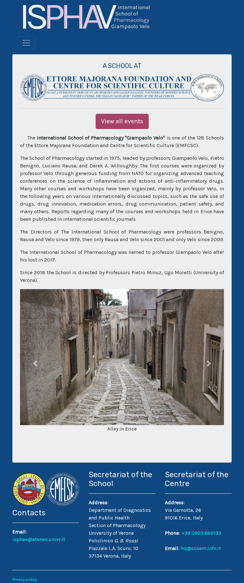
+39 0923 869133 (201, 533)
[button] (35, 363)
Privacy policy (24, 579)
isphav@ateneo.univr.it (38, 539)
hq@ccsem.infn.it (201, 548)
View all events (122, 121)
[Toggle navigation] (26, 43)
